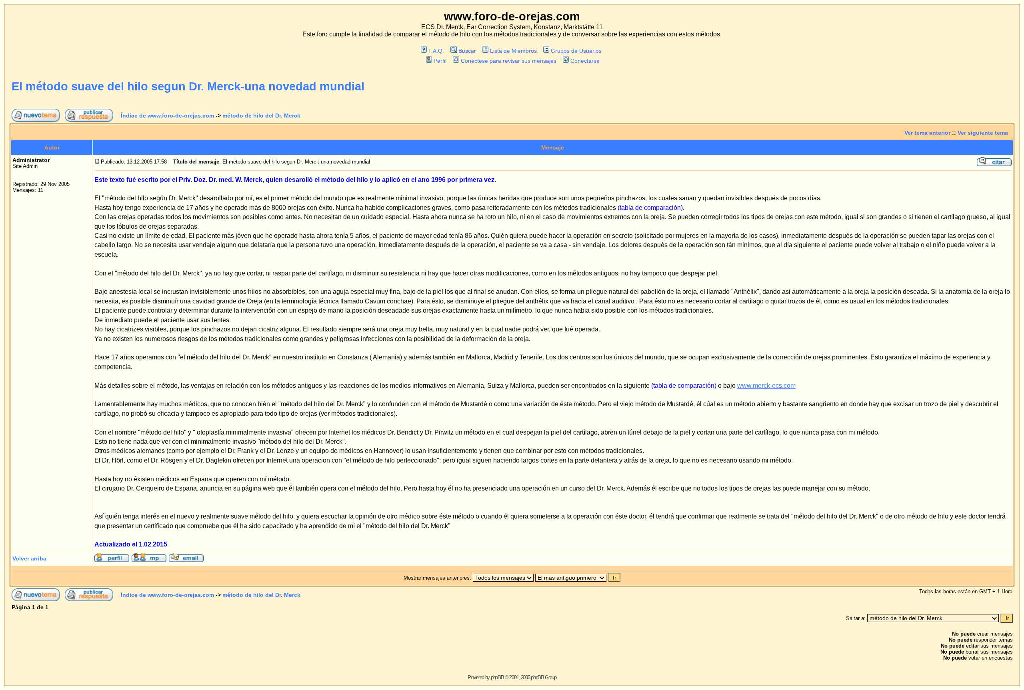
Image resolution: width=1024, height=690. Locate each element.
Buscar (467, 51)
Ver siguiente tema (983, 133)
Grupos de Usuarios (576, 51)
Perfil (440, 61)
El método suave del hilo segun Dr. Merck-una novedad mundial (188, 86)
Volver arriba (29, 558)
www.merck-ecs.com (766, 385)
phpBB (497, 677)
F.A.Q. (436, 51)
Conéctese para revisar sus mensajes (508, 61)
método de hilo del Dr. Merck (261, 115)
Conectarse (585, 61)
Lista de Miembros (513, 51)
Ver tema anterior (927, 133)
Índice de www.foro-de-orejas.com (167, 115)
